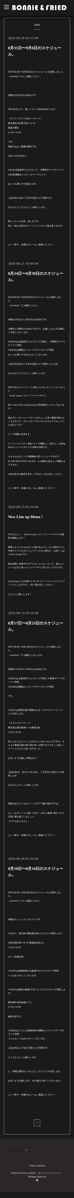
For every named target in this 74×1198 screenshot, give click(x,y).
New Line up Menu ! (25, 517)
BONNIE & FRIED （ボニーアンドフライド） (40, 1173)
